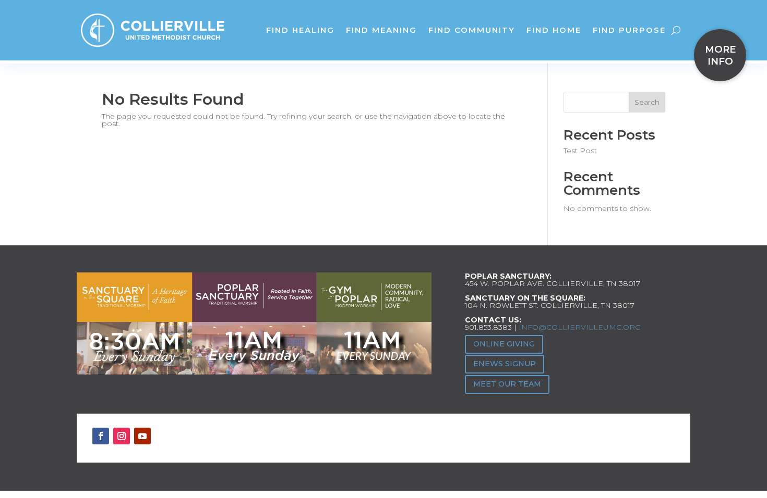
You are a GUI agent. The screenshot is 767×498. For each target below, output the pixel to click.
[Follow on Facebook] (100, 436)
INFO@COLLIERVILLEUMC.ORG (580, 327)
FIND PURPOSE (629, 30)
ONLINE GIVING (504, 343)
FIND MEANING (381, 30)
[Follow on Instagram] (121, 436)
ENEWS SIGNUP (504, 363)
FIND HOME (553, 30)
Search (647, 102)
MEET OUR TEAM (507, 384)
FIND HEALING (300, 30)
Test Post (580, 150)
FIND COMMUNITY (471, 30)
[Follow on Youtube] (142, 436)
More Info (720, 55)
